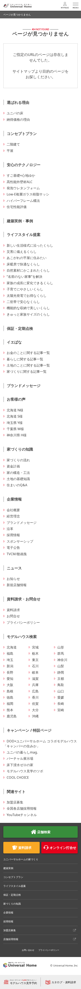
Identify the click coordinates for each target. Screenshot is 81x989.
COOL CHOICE (18, 777)
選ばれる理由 (18, 102)
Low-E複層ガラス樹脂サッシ (28, 194)
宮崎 (60, 710)
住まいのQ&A (17, 485)
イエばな (14, 342)
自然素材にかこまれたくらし (28, 270)
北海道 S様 (15, 416)
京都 (60, 678)
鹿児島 (12, 716)
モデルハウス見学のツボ (25, 771)
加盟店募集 (15, 802)
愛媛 (60, 697)
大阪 (10, 685)
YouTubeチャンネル (22, 815)
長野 (10, 672)
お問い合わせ (28, 950)
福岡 (10, 703)
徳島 (10, 697)
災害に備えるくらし (22, 251)
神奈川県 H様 (17, 435)
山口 (60, 691)
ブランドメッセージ (23, 385)
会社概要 (13, 510)
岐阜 (35, 672)
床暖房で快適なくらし (23, 264)
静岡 (60, 672)
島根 (10, 691)
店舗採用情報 (10, 939)
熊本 (10, 710)
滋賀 (35, 678)
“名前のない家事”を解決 (24, 276)
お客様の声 (16, 399)
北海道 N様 (15, 410)
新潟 (10, 666)
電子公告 (13, 547)
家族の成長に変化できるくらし (30, 283)
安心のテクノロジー (23, 164)
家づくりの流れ (18, 460)
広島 (35, 691)
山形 (60, 647)
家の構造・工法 (18, 472)
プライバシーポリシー (23, 622)
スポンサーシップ (20, 541)
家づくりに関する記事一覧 (27, 371)
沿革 (10, 528)
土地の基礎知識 (18, 479)
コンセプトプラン (22, 133)
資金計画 (13, 466)
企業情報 (14, 499)
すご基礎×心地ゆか (21, 175)
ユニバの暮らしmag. (22, 752)
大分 (35, 710)
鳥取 (60, 685)
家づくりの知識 (20, 449)
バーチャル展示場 (20, 758)
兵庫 (35, 685)
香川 (35, 697)
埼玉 (10, 660)
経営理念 (13, 516)
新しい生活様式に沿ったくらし (30, 245)
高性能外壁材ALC (19, 182)
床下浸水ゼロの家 (20, 765)
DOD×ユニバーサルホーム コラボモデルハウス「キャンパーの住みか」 (40, 743)
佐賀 (35, 703)
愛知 (10, 678)
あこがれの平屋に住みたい (27, 258)
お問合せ (13, 616)
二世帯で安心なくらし (23, 301)
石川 (35, 666)
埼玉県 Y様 (15, 422)
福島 (10, 653)
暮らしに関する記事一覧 (25, 359)
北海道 (12, 647)
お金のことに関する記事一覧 (28, 352)
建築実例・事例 (20, 220)
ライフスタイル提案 (23, 234)
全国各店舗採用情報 (22, 808)
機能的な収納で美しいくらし (28, 308)
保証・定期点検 (20, 328)
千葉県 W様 (15, 429)
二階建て (13, 144)
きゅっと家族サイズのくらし (28, 314)
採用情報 (13, 535)
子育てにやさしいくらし (25, 289)
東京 (35, 660)
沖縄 (35, 716)
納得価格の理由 (18, 119)
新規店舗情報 (17, 585)
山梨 (60, 666)
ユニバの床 (15, 113)
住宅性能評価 (17, 207)
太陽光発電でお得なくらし (27, 295)
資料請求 (13, 610)
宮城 (35, 647)
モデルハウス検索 (22, 636)
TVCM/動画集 (17, 554)
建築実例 (8, 868)
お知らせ (13, 578)
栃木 (35, 653)
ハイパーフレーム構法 (23, 200)
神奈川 (62, 660)
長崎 (60, 703)
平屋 (10, 150)
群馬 (60, 653)
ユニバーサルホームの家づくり (20, 859)
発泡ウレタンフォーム (23, 188)
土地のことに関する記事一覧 (28, 365)
